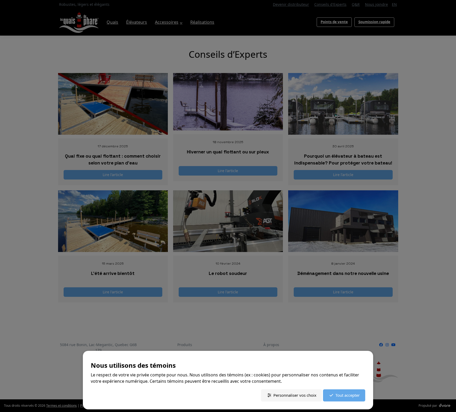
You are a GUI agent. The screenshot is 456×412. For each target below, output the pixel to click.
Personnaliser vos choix (294, 395)
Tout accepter (347, 395)
